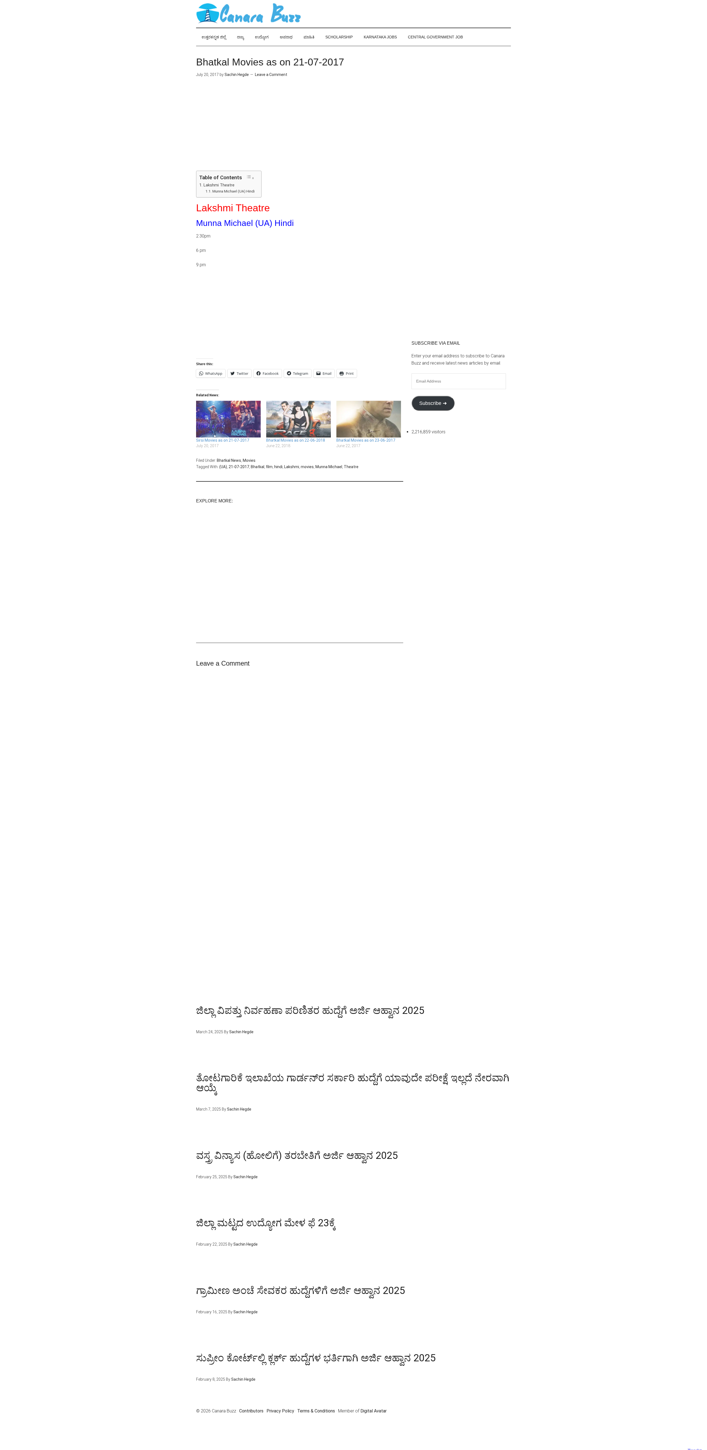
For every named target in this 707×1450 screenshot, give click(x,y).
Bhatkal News (229, 460)
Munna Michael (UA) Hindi (233, 191)
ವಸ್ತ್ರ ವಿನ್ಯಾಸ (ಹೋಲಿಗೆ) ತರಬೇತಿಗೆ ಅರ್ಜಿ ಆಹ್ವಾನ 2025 (297, 1155)
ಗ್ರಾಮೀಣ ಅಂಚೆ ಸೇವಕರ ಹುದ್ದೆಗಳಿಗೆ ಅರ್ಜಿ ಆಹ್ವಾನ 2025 (300, 1290)
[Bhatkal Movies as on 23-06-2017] (368, 419)
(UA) (223, 467)
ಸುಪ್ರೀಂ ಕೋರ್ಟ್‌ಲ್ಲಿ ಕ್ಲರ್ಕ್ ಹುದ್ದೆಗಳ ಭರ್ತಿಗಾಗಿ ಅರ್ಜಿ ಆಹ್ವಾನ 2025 (316, 1358)
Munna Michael (328, 467)
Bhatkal (257, 467)
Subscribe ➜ (433, 403)
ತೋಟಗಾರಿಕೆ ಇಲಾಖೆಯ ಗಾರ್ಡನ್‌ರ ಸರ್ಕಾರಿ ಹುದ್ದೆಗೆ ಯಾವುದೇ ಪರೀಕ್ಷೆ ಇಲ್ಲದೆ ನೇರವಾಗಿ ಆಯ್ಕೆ (352, 1083)
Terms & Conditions (316, 1411)
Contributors (251, 1411)
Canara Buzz (248, 13)
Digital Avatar (373, 1411)
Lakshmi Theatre (218, 185)
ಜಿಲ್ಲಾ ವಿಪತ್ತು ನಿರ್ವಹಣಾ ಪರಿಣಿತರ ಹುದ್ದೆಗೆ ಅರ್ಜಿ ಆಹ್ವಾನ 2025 (310, 1010)
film (269, 467)
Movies (249, 460)
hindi (278, 467)
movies (307, 467)
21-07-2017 (239, 467)
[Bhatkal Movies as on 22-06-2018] (298, 419)
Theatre (351, 467)
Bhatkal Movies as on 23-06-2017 (365, 440)
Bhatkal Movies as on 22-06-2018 (295, 440)
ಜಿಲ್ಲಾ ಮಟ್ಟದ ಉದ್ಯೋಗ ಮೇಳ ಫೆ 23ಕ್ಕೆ (266, 1223)
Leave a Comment (271, 74)
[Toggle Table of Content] (250, 177)
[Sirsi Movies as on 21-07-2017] (228, 419)
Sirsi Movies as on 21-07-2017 (222, 440)
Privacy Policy (280, 1411)
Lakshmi (291, 467)
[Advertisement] (299, 132)
